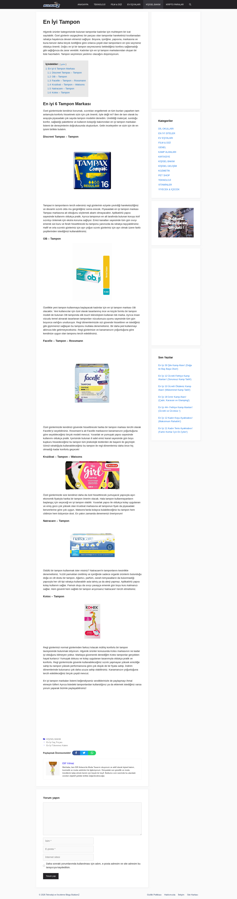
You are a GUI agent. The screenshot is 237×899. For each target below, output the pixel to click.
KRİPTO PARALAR (175, 4)
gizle (63, 64)
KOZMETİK (164, 170)
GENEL (162, 147)
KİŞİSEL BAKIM (153, 4)
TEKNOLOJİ (99, 4)
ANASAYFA (83, 4)
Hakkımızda (169, 895)
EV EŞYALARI (133, 4)
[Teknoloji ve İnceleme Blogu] (51, 4)
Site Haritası (192, 895)
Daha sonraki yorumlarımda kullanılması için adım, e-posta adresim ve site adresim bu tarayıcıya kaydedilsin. (93, 865)
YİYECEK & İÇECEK (169, 189)
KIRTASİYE (164, 156)
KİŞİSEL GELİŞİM (167, 166)
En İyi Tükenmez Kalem (57, 745)
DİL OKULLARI (166, 128)
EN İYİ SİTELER (166, 133)
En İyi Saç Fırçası (54, 742)
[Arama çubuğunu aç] (190, 4)
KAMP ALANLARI (167, 152)
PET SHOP (164, 175)
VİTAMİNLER (165, 184)
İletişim (181, 895)
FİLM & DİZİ (116, 4)
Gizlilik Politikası (154, 895)
